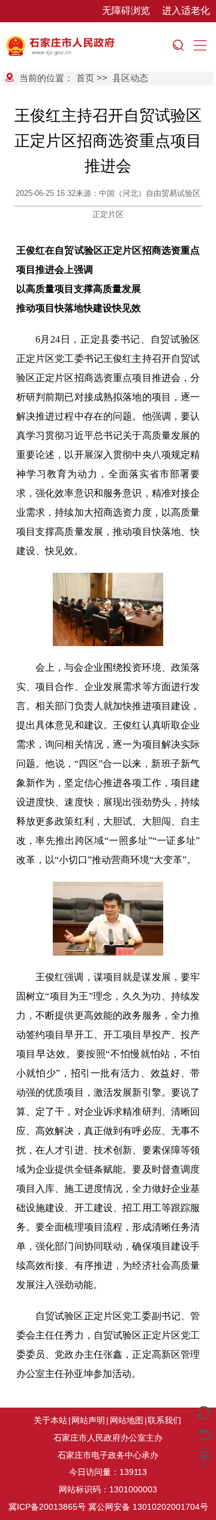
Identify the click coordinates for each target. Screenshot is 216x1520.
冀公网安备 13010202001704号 (148, 1507)
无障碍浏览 (126, 10)
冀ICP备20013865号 (47, 1507)
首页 (85, 78)
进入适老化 (186, 10)
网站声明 (88, 1420)
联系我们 (164, 1420)
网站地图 (126, 1420)
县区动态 (130, 78)
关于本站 (50, 1420)
